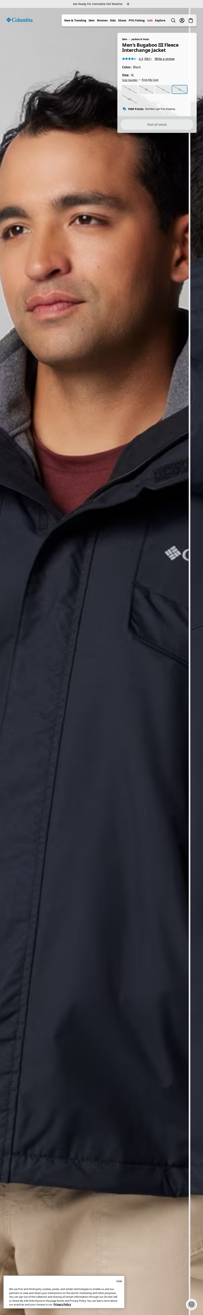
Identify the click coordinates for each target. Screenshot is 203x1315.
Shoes (122, 20)
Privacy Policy (62, 1304)
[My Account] (182, 20)
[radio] (129, 89)
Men (92, 20)
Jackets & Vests (140, 39)
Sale (150, 20)
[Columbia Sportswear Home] (19, 19)
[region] (101, 661)
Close (119, 1280)
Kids (113, 20)
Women (102, 20)
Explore (160, 20)
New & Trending (75, 20)
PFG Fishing (137, 20)
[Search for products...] (173, 20)
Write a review (165, 58)
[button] (191, 1304)
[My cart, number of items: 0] (190, 20)
